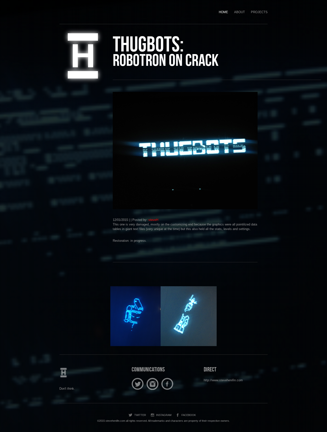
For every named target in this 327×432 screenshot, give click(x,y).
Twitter (140, 415)
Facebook (188, 415)
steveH (153, 220)
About (239, 12)
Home (223, 12)
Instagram (163, 415)
